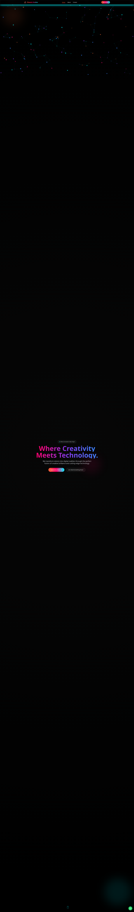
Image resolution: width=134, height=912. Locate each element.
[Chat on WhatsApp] (130, 908)
